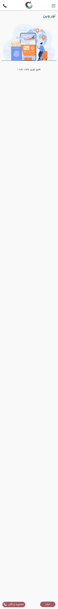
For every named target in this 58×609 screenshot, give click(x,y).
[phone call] (5, 6)
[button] (47, 604)
